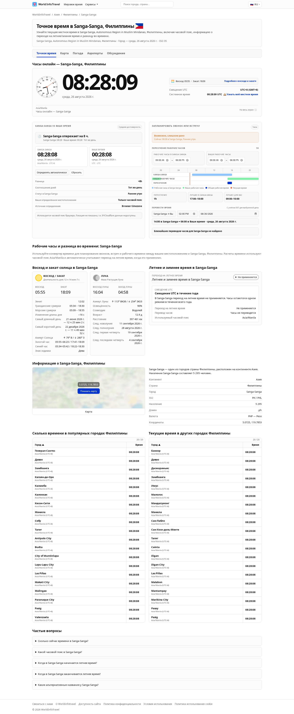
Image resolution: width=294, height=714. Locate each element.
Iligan (155, 555)
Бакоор (156, 450)
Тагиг (38, 529)
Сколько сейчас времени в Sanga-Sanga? (63, 641)
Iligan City (158, 564)
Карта (64, 53)
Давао (39, 459)
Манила (40, 512)
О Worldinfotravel (66, 703)
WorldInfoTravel (41, 14)
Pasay (154, 608)
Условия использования (158, 703)
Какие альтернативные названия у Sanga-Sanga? (68, 684)
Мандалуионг (160, 503)
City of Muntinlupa (47, 555)
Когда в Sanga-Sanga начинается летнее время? (67, 663)
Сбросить (76, 172)
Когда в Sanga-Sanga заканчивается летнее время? (69, 674)
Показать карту (88, 391)
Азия (57, 14)
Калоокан (41, 494)
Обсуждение (116, 53)
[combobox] (147, 4)
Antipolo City (43, 538)
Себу (38, 520)
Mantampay (159, 590)
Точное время (46, 53)
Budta (39, 547)
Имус (154, 485)
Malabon (156, 582)
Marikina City (159, 599)
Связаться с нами (42, 703)
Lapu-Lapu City (44, 564)
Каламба (40, 485)
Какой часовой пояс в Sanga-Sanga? (60, 652)
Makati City (42, 582)
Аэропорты (95, 53)
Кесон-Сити (42, 503)
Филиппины (70, 14)
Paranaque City (44, 599)
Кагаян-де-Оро (44, 477)
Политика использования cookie (194, 703)
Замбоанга (42, 468)
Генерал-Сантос (45, 450)
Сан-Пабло (158, 520)
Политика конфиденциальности (122, 703)
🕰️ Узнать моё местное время (240, 94)
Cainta (155, 547)
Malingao (41, 590)
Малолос (157, 494)
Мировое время (73, 4)
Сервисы (90, 4)
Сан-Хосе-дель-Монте (165, 529)
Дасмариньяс (160, 468)
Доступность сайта (90, 703)
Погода (78, 53)
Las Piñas (40, 573)
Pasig (38, 608)
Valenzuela (42, 617)
